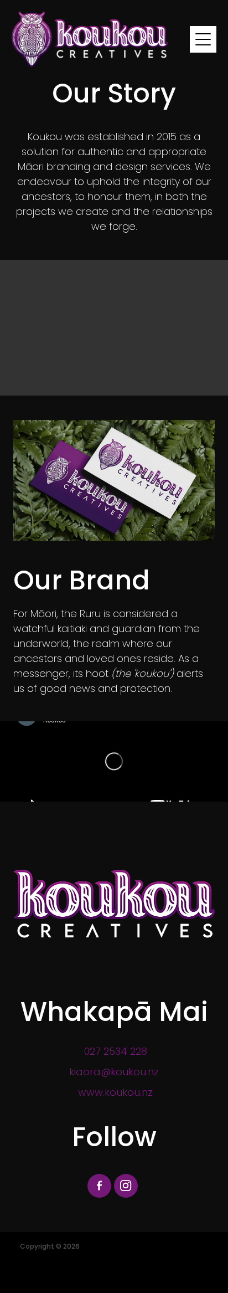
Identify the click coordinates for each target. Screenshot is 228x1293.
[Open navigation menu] (203, 39)
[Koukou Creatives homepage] (101, 39)
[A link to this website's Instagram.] (126, 1186)
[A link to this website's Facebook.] (99, 1186)
